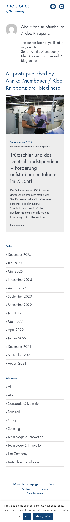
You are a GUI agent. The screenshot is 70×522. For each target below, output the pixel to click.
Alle (10, 395)
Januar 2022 (17, 338)
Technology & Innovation (25, 445)
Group (12, 420)
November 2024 (20, 280)
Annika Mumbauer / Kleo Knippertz (31, 146)
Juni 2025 (15, 263)
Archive (26, 489)
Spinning (14, 429)
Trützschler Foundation (23, 462)
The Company (17, 454)
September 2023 (20, 297)
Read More (16, 225)
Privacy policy (43, 516)
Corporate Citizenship (23, 404)
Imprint (44, 489)
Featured (14, 412)
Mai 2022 (15, 322)
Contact (52, 484)
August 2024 (17, 288)
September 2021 (20, 355)
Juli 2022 (14, 313)
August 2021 (17, 363)
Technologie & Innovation (25, 437)
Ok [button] (27, 516)
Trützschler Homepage (25, 484)
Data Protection (35, 493)
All (10, 387)
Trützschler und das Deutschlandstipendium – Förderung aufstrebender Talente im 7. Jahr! (35, 168)
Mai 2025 (15, 271)
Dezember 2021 (19, 347)
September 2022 (20, 305)
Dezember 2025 (19, 255)
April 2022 (16, 330)
